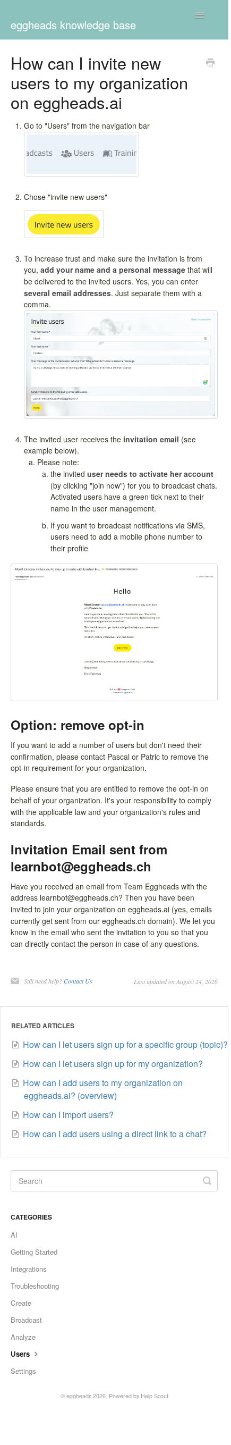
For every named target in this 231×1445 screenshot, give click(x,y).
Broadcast (26, 1320)
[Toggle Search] (207, 1180)
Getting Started (34, 1252)
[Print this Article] (210, 63)
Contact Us (78, 981)
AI (14, 1235)
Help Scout (154, 1396)
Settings (23, 1371)
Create (21, 1303)
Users (21, 1354)
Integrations (29, 1269)
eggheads (78, 1396)
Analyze (23, 1337)
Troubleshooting (35, 1286)
